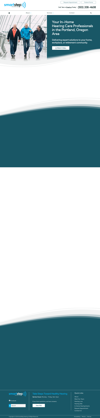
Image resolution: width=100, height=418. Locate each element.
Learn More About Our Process (50, 158)
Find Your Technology (50, 263)
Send (66, 377)
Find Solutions (84, 220)
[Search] (90, 13)
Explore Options (50, 220)
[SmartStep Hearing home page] (15, 5)
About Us (11, 97)
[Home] (9, 13)
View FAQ (39, 405)
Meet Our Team (29, 97)
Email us (69, 7)
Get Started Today (15, 223)
